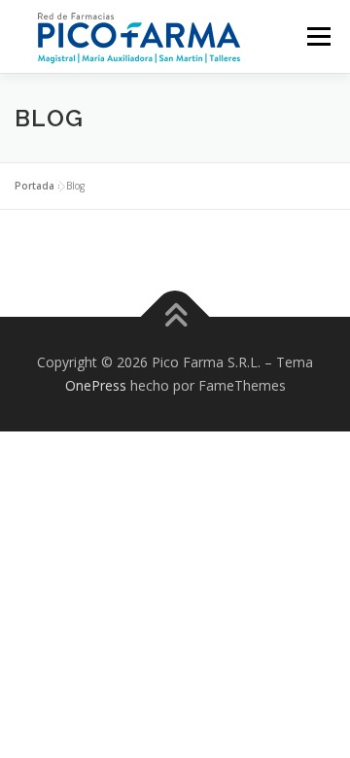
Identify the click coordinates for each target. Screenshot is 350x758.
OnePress (95, 385)
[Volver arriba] (175, 317)
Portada (34, 185)
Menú (317, 36)
